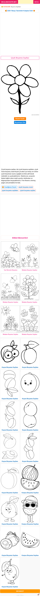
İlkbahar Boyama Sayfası (29, 270)
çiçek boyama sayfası (27, 190)
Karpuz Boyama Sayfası (30, 492)
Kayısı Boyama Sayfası (10, 367)
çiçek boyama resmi (26, 187)
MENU (36, 2)
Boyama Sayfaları (16, 6)
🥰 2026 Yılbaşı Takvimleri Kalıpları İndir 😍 (20, 11)
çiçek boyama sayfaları (10, 190)
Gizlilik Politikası (20, 595)
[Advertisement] (20, 34)
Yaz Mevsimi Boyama (10, 270)
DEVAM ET (20, 591)
